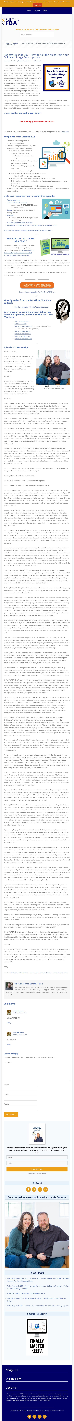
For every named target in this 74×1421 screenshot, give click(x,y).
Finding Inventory (23, 973)
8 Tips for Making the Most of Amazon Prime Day (26, 1293)
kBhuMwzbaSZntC (18, 1033)
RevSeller (10, 215)
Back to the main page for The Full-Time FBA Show (37, 292)
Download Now (37, 1169)
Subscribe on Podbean (23, 334)
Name (6, 1085)
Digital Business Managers (57, 1410)
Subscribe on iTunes (22, 321)
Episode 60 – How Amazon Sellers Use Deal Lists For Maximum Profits (32, 225)
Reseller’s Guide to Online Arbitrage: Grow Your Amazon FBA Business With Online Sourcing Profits (19, 252)
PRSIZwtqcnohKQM (18, 1011)
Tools (66, 973)
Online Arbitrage (40, 973)
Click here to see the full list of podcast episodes (32, 307)
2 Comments (38, 61)
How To (32, 973)
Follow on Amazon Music (23, 326)
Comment (8, 1062)
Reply (9, 1023)
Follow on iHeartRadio (22, 331)
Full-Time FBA (13, 21)
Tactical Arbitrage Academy (17, 202)
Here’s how (65, 132)
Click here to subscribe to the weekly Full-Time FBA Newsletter (37, 285)
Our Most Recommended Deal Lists (19, 223)
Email (6, 1094)
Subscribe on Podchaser (23, 339)
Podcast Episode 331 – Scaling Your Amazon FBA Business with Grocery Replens (38, 1306)
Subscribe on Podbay (22, 336)
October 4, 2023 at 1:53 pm (20, 1013)
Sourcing (48, 973)
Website (6, 1104)
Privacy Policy (40, 1410)
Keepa (9, 210)
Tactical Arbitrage (13, 200)
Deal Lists (14, 973)
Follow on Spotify (21, 324)
